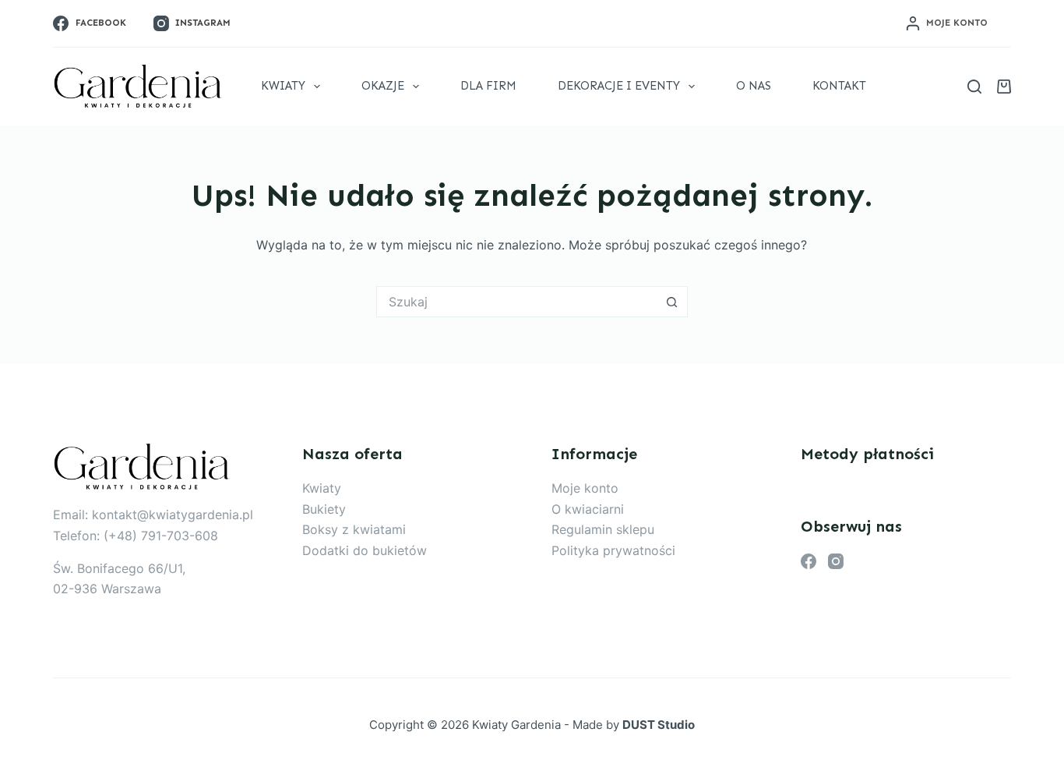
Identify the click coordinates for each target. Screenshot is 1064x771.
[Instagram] (836, 561)
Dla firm (488, 86)
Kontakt (839, 86)
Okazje (382, 86)
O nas (753, 86)
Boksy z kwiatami (354, 529)
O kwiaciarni (587, 509)
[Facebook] (808, 561)
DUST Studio (658, 724)
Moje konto (584, 488)
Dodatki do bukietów (364, 550)
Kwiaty (283, 86)
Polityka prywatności (613, 550)
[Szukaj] (974, 87)
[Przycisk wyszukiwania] (672, 301)
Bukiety (324, 509)
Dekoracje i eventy (619, 86)
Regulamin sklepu (602, 529)
